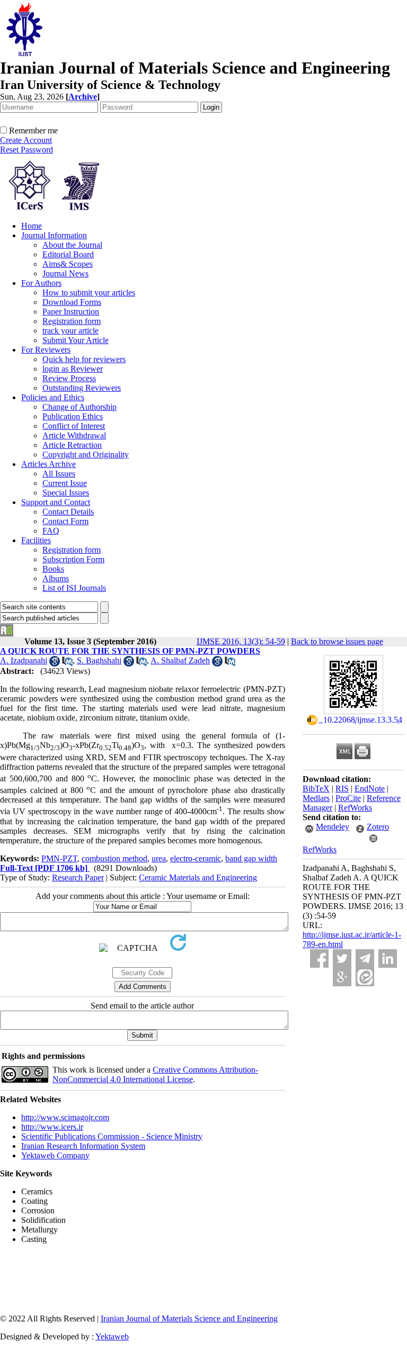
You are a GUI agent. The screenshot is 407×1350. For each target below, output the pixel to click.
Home (31, 225)
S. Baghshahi (99, 660)
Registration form (71, 321)
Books (53, 568)
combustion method (114, 858)
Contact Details (68, 511)
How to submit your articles (88, 292)
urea (159, 858)
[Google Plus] (342, 977)
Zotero (378, 826)
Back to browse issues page (337, 641)
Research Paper (78, 877)
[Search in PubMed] (67, 663)
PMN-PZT (59, 858)
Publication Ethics (72, 416)
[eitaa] (365, 977)
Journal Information (54, 235)
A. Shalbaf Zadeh (180, 660)
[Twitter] (342, 958)
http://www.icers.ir (52, 1126)
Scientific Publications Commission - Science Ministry (111, 1136)
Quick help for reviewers (84, 359)
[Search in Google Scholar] (54, 663)
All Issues (58, 473)
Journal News (65, 273)
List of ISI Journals (74, 587)
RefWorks (355, 807)
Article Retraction (72, 444)
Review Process (69, 378)
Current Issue (64, 483)
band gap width (251, 858)
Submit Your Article (75, 340)
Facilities (36, 540)
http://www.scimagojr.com (65, 1117)
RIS (342, 788)
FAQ (50, 530)
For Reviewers (45, 349)
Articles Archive (48, 464)
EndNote (370, 788)
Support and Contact (55, 502)
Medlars (316, 798)
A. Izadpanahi (23, 660)
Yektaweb (112, 1336)
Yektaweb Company (55, 1155)
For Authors (41, 282)
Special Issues (65, 492)
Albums (55, 578)
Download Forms (71, 302)
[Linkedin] (387, 958)
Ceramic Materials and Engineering (198, 877)
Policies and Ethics (52, 397)
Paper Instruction (70, 311)
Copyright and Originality (85, 454)
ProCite (348, 798)
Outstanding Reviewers (81, 387)
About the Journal (72, 244)
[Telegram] (365, 958)
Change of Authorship (79, 406)
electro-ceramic (195, 858)
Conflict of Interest (73, 425)
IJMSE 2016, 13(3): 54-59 (241, 641)
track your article (70, 330)
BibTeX (316, 788)
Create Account (26, 140)
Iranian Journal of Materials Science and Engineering (189, 1318)
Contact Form (65, 521)
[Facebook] (319, 958)
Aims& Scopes (67, 263)
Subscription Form (73, 559)
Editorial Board (68, 254)
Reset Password (26, 149)
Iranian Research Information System (83, 1145)
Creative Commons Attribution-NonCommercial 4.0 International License (155, 1074)
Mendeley (332, 826)
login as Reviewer (72, 368)
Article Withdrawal (74, 435)
